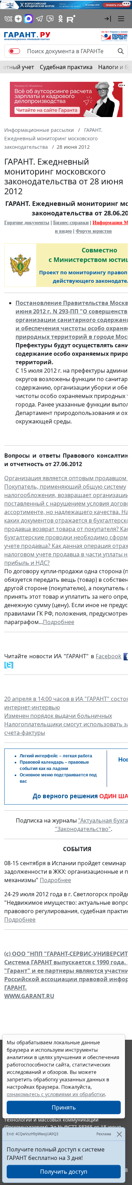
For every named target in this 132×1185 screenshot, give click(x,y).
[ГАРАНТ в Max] (28, 18)
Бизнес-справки (71, 222)
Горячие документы (26, 222)
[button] (107, 18)
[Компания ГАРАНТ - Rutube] (71, 18)
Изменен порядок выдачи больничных (58, 716)
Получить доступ (63, 1171)
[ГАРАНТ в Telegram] (39, 18)
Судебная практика (66, 67)
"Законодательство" (83, 829)
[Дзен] (18, 18)
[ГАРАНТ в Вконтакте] (8, 18)
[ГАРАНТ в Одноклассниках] (60, 18)
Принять (64, 1107)
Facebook (108, 656)
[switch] (14, 51)
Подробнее (58, 622)
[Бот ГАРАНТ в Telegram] (50, 18)
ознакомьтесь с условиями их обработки (56, 1094)
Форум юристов (94, 231)
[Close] (119, 1134)
